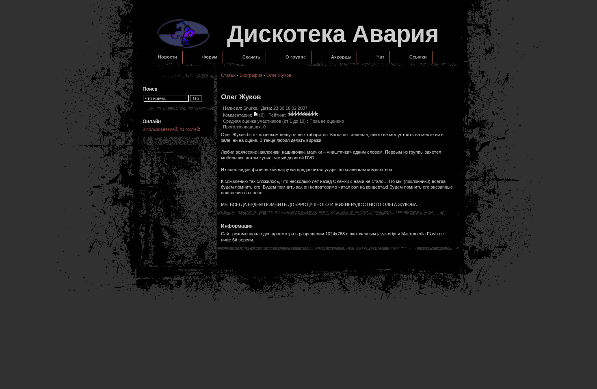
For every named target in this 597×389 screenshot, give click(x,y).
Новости (167, 56)
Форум (209, 56)
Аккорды (341, 56)
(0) (261, 115)
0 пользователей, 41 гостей (171, 129)
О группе (296, 56)
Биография (251, 75)
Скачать (251, 56)
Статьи (228, 75)
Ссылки (418, 56)
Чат (380, 56)
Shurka (250, 108)
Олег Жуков (278, 75)
